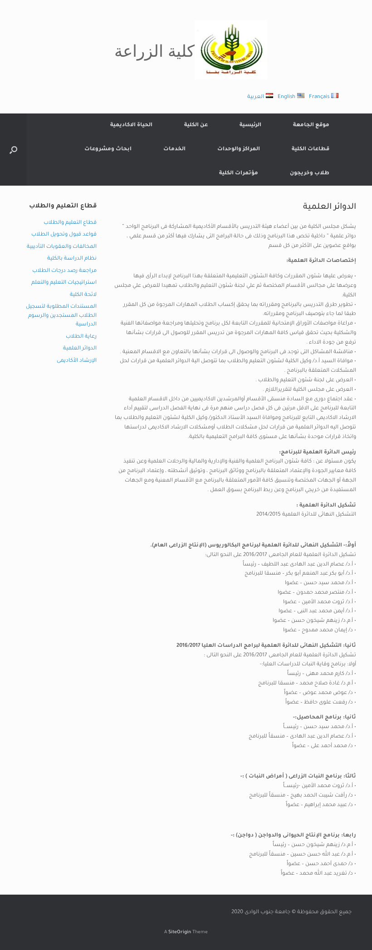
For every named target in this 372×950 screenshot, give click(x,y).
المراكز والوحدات (238, 150)
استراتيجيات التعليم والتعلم (64, 283)
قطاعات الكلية (310, 150)
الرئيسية (250, 125)
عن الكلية (196, 125)
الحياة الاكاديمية (131, 125)
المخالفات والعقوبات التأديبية (62, 247)
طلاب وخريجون (309, 174)
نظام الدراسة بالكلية (72, 259)
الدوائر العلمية (80, 349)
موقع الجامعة (311, 125)
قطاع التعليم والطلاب (70, 223)
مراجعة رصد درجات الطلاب (64, 271)
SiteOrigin (179, 932)
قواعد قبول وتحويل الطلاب (64, 235)
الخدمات (174, 150)
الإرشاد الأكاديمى (77, 361)
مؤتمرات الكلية (238, 174)
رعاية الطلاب (81, 337)
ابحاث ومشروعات (108, 150)
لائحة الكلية (83, 295)
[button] (13, 149)
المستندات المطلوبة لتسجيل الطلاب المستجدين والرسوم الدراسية (61, 316)
